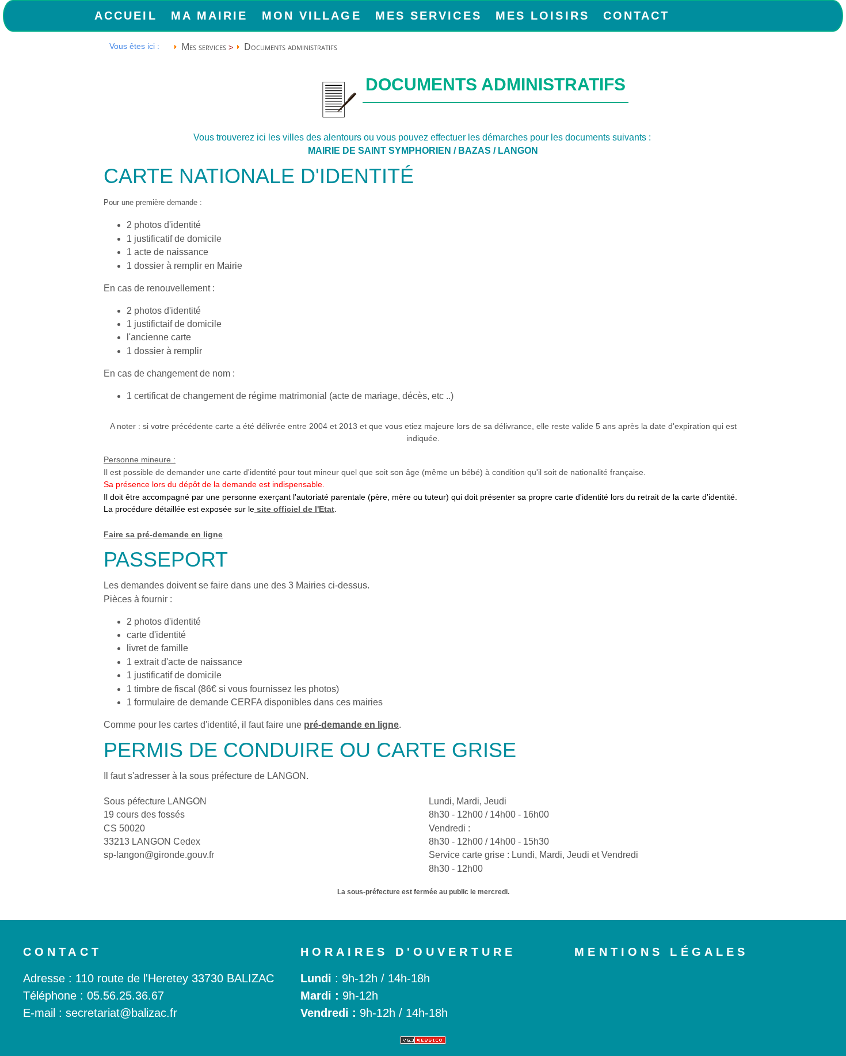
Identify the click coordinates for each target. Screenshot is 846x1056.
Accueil (125, 15)
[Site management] (423, 1040)
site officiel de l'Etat (294, 509)
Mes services (428, 15)
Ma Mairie (209, 15)
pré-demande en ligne (351, 725)
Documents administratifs (290, 46)
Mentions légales (661, 952)
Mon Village (311, 15)
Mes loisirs (542, 15)
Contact (636, 15)
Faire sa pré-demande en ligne (163, 534)
